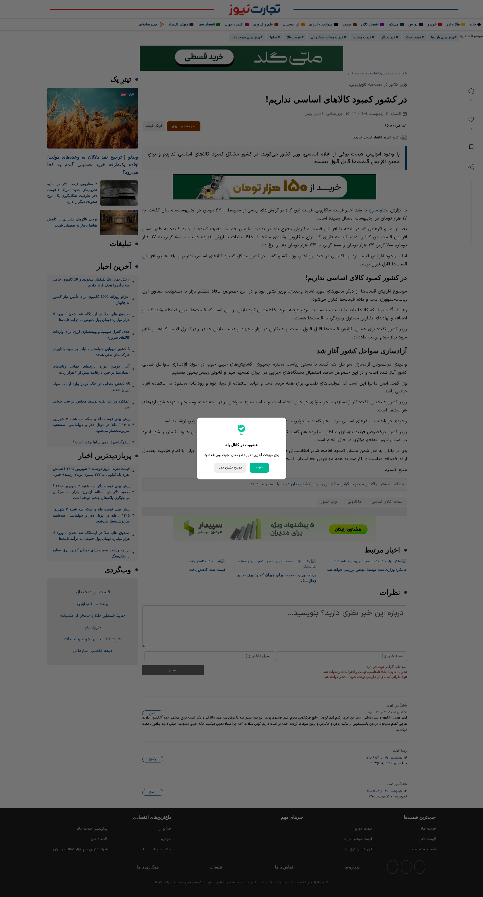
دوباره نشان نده (230, 467)
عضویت (259, 467)
